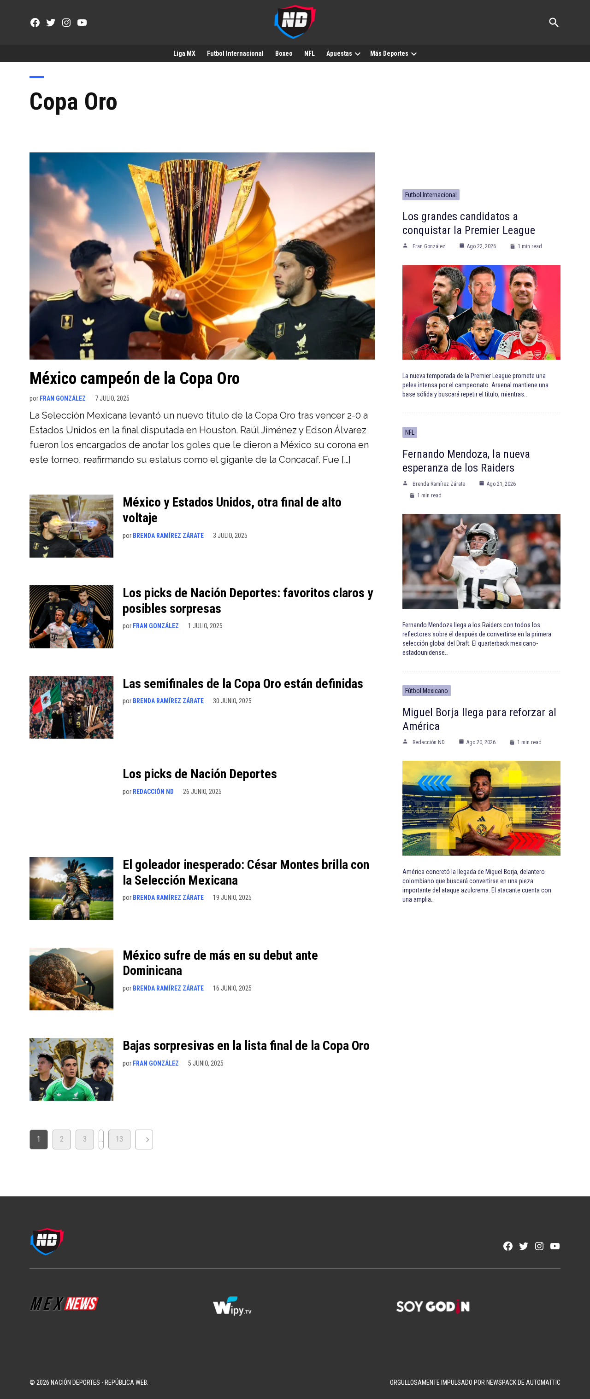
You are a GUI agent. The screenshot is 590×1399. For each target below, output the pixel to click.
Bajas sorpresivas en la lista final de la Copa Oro (246, 1045)
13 (119, 1139)
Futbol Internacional (235, 53)
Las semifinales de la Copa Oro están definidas (243, 683)
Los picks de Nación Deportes (200, 773)
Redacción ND (153, 791)
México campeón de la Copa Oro (135, 378)
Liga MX (184, 53)
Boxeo (284, 53)
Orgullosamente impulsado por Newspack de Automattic (475, 1382)
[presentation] (357, 53)
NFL (309, 53)
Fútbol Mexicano (426, 690)
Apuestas (339, 53)
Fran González (63, 398)
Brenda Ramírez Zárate (168, 535)
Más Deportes (389, 53)
